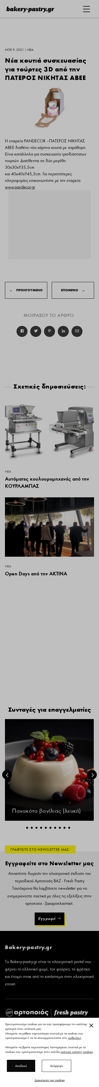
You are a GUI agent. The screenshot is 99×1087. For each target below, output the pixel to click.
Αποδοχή (21, 1066)
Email (77, 331)
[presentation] (7, 775)
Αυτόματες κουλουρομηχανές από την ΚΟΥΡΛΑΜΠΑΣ (47, 482)
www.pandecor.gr (20, 187)
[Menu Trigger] (86, 8)
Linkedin (63, 331)
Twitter (36, 331)
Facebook (22, 331)
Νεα (8, 471)
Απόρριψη (56, 1066)
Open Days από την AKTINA (36, 573)
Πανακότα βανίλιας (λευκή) (46, 811)
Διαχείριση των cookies (50, 1080)
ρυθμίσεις (74, 1038)
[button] (27, 828)
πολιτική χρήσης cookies (77, 1052)
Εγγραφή (47, 918)
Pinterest (49, 331)
